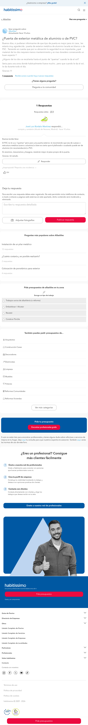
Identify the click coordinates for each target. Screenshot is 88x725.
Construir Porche (13, 319)
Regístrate (5, 653)
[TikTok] (27, 673)
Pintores (5, 635)
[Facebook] (10, 673)
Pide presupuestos (44, 721)
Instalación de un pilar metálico (17, 244)
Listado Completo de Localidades (14, 643)
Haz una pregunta (77, 19)
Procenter (5, 633)
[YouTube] (21, 673)
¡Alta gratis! (52, 3)
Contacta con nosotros (10, 667)
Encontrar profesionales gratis (44, 427)
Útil (8, 172)
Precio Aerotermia (8, 618)
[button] (44, 613)
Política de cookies (11, 696)
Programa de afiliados (10, 665)
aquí (24, 440)
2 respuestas (7, 261)
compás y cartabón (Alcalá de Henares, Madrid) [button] (38, 129)
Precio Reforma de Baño (11, 616)
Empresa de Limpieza (10, 623)
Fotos (4, 631)
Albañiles (5, 640)
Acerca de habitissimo (10, 661)
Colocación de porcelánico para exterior (21, 269)
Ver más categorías (44, 408)
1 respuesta (7, 76)
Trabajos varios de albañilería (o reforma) (23, 301)
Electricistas (6, 637)
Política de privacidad (13, 691)
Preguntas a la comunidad (11, 629)
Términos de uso (10, 685)
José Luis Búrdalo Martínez (38, 127)
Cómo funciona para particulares (14, 651)
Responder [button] (45, 162)
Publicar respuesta (65, 220)
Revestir (9, 313)
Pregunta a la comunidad (44, 87)
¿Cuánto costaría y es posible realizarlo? (21, 256)
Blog (3, 626)
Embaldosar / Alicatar (15, 307)
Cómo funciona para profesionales (14, 656)
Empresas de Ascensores (11, 621)
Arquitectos (6, 642)
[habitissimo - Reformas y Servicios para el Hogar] (10, 10)
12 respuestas (7, 249)
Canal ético (6, 663)
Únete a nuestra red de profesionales (44, 506)
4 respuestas (7, 273)
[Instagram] (4, 673)
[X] (16, 673)
